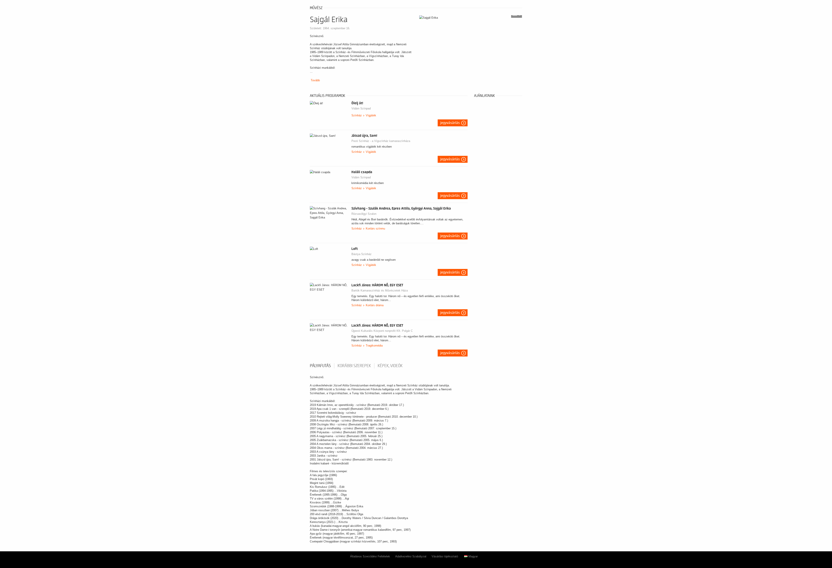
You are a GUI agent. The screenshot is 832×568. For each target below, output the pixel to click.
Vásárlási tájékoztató (445, 556)
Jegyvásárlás (450, 123)
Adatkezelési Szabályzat (410, 556)
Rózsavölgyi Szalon (363, 213)
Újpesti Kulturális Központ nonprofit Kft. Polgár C (382, 330)
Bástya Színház (361, 254)
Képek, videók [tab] (390, 365)
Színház (356, 115)
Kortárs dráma (375, 305)
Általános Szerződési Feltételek (370, 556)
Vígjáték (371, 115)
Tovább (315, 80)
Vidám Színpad (361, 108)
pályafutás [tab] (320, 365)
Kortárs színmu (375, 228)
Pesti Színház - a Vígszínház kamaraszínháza (380, 141)
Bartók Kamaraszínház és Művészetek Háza (379, 290)
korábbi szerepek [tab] (354, 365)
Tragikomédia (374, 345)
